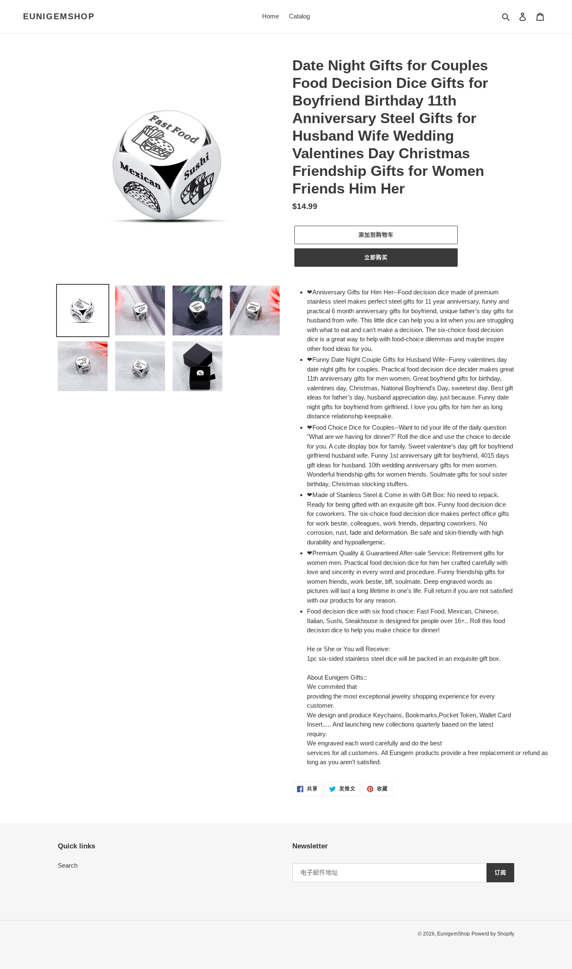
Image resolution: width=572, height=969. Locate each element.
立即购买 (376, 257)
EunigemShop (59, 16)
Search (67, 865)
